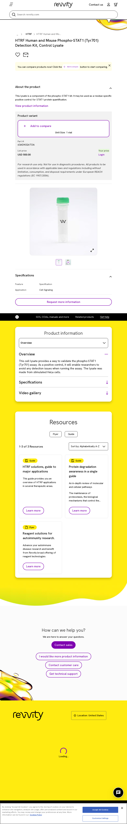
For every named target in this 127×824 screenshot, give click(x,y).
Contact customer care (64, 665)
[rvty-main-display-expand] (92, 250)
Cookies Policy (36, 815)
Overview (26, 342)
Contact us (96, 4)
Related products (84, 317)
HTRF (29, 34)
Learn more (33, 510)
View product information (31, 106)
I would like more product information (63, 656)
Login (102, 154)
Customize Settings (100, 818)
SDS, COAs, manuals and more (52, 317)
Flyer (55, 434)
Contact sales (63, 645)
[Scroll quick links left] (19, 317)
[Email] (26, 57)
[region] (63, 813)
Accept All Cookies (100, 810)
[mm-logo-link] (63, 5)
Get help (104, 317)
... (17, 34)
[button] (108, 5)
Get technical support (63, 674)
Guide (71, 434)
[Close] (122, 808)
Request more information (63, 302)
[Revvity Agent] (118, 792)
